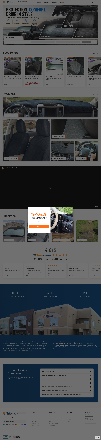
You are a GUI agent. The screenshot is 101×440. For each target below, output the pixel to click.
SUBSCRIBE (39, 226)
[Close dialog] (72, 208)
